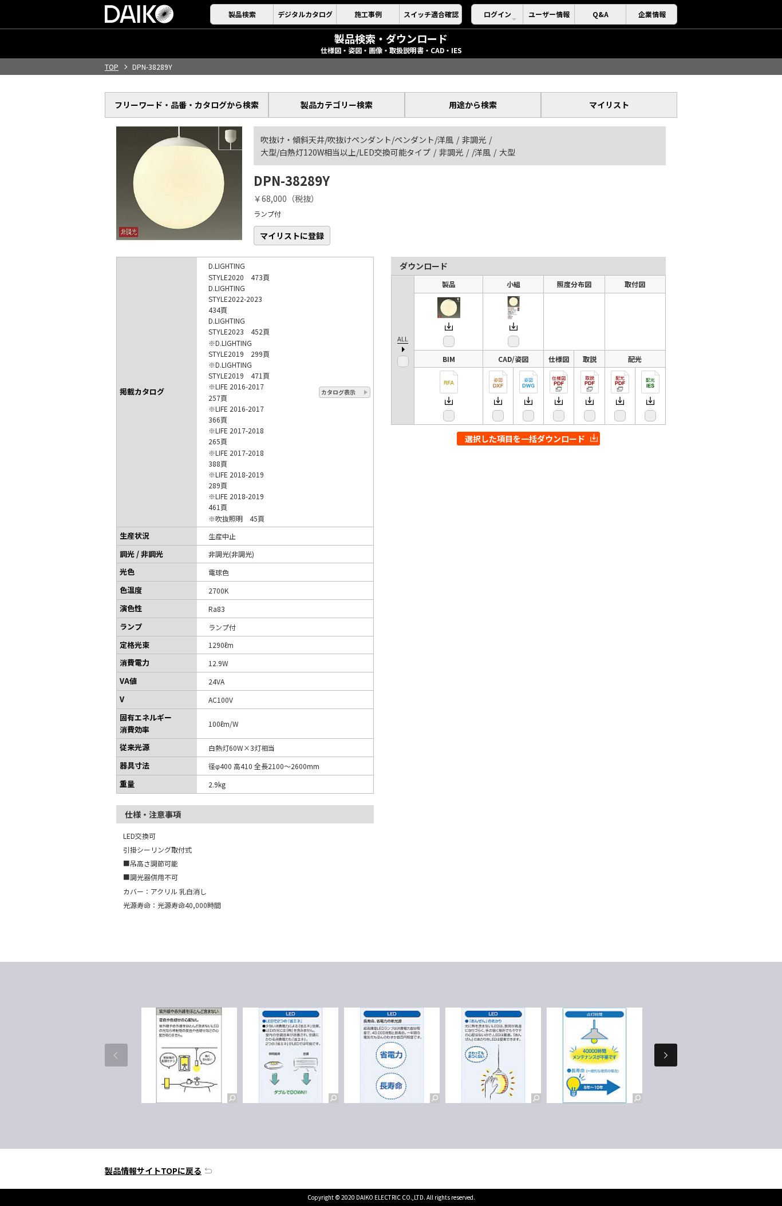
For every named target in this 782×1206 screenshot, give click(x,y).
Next (665, 1055)
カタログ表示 (338, 392)
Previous (116, 1055)
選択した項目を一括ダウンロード (525, 438)
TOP (112, 66)
